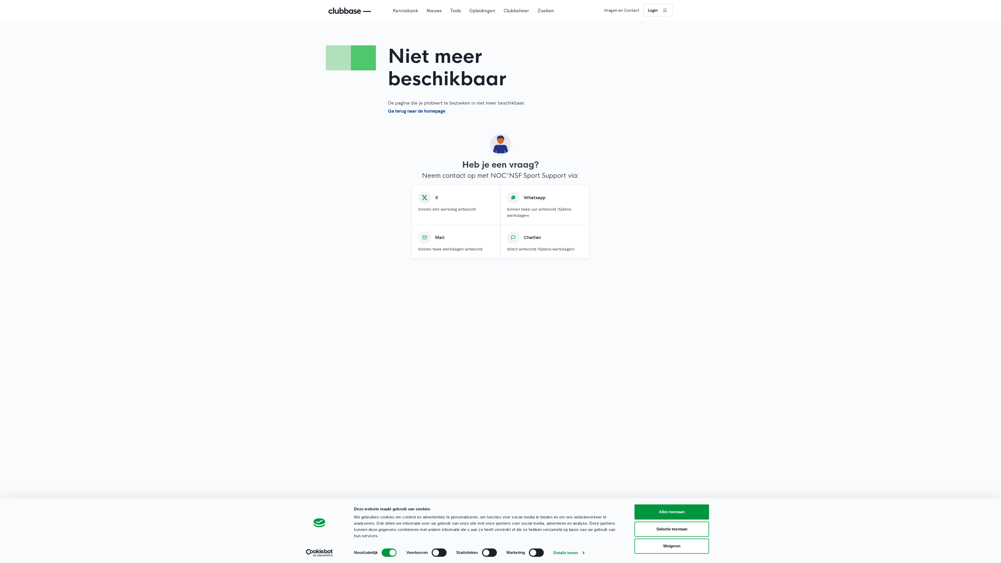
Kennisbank (405, 11)
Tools (455, 11)
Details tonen (565, 552)
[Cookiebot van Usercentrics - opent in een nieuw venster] (319, 553)
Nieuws (434, 11)
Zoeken (546, 11)
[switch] (439, 552)
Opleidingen (482, 11)
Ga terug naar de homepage (416, 111)
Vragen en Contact (621, 10)
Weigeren (671, 546)
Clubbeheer (516, 11)
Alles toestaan (672, 512)
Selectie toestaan (671, 529)
